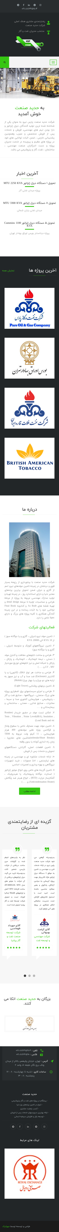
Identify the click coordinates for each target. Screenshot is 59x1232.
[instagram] (40, 5)
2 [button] (29, 975)
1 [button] (24, 975)
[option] (14, 909)
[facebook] (23, 5)
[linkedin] (29, 5)
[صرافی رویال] (25, 1174)
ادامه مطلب (30, 791)
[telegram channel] (35, 5)
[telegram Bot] (18, 5)
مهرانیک (6, 1226)
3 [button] (34, 975)
